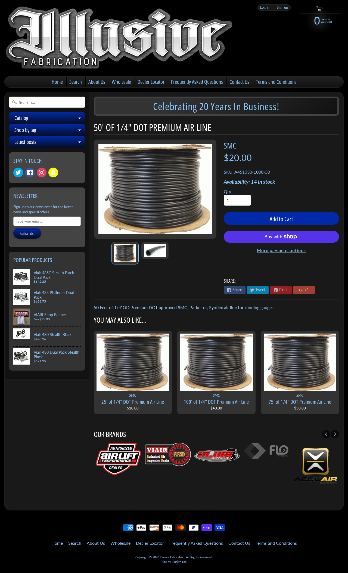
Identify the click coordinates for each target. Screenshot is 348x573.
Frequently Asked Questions (197, 81)
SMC (230, 145)
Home (57, 81)
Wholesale (121, 81)
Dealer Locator (151, 81)
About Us (96, 81)
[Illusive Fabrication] (119, 38)
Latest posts (49, 143)
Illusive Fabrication (172, 557)
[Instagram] (41, 172)
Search (75, 81)
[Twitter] (18, 172)
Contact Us (239, 81)
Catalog (49, 119)
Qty (227, 191)
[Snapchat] (53, 172)
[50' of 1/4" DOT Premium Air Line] (125, 253)
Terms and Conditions (276, 81)
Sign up (282, 7)
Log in (264, 7)
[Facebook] (30, 172)
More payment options (281, 250)
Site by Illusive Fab (174, 561)
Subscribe (27, 233)
